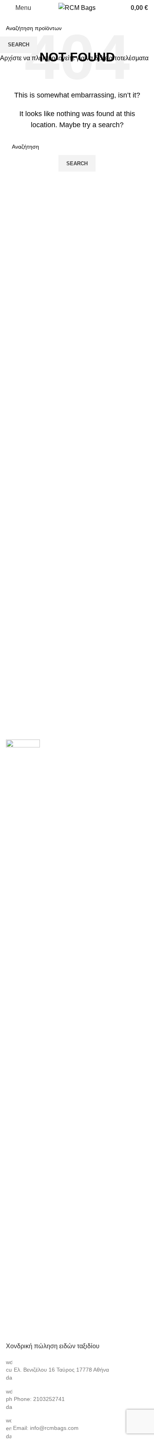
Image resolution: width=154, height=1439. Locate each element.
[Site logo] (77, 7)
